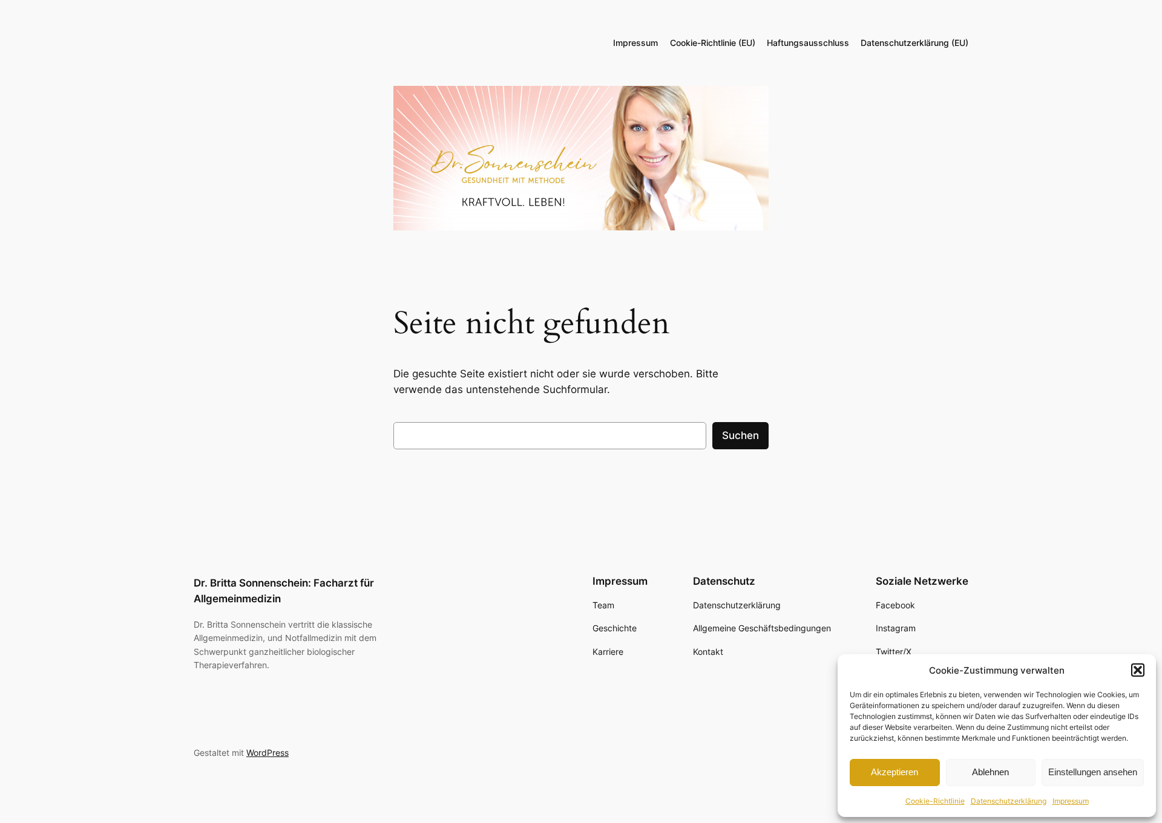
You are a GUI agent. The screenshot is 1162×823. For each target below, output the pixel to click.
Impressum (1070, 800)
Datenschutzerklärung (1008, 800)
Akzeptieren (894, 772)
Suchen (740, 435)
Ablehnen (990, 772)
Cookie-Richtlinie (935, 800)
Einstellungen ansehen (1092, 772)
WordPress (267, 752)
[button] (1138, 670)
